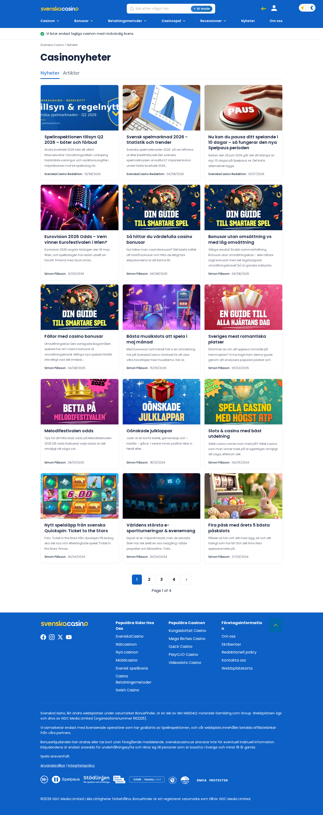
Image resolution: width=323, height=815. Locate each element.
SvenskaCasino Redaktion (63, 174)
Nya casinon (127, 652)
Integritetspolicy (81, 765)
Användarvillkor (52, 765)
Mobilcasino (127, 660)
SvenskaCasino (130, 636)
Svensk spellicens (132, 668)
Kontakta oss (234, 660)
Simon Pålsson (55, 274)
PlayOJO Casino (183, 654)
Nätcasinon (126, 644)
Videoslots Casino (185, 662)
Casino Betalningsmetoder (134, 679)
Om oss (276, 21)
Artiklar (71, 73)
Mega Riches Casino (187, 638)
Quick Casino (180, 646)
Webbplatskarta (237, 668)
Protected (218, 780)
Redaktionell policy (239, 652)
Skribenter (231, 644)
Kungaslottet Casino (187, 630)
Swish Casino (127, 690)
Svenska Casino (52, 45)
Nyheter (248, 21)
